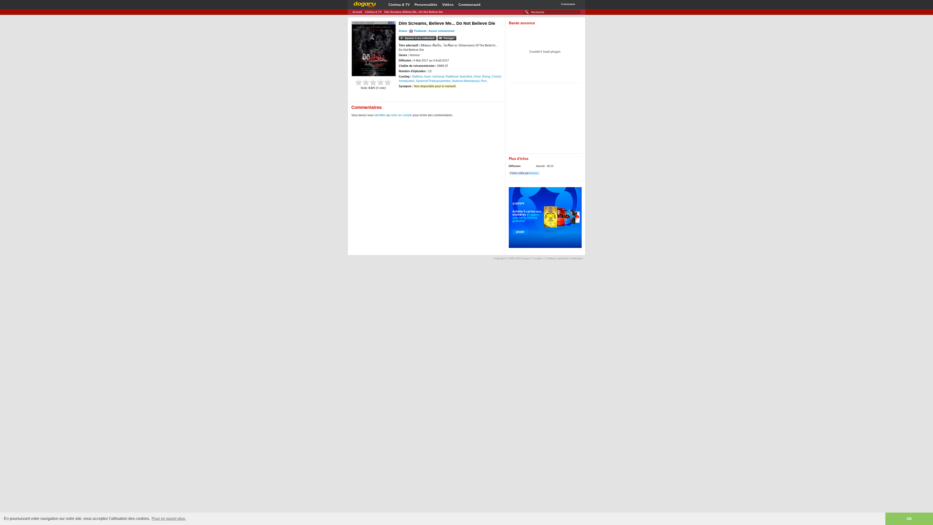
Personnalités (426, 5)
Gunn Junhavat (434, 76)
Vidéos (448, 5)
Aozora (533, 173)
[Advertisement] (545, 119)
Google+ (538, 258)
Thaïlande (420, 30)
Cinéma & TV (399, 5)
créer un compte (401, 115)
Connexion (568, 4)
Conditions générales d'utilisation (564, 258)
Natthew (417, 76)
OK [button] (909, 519)
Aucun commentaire (442, 30)
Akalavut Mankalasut (465, 81)
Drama (403, 30)
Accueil (357, 11)
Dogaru (365, 3)
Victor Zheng (482, 76)
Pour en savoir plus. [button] (169, 518)
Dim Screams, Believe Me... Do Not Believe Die (413, 11)
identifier (380, 115)
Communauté (469, 5)
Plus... (485, 81)
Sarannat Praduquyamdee (433, 81)
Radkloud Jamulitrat (459, 76)
